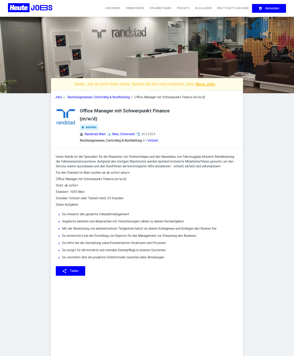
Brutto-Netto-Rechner (233, 8)
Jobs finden (112, 8)
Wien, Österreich (123, 134)
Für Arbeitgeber (160, 8)
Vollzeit (152, 140)
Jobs (58, 97)
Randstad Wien (95, 134)
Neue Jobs (205, 84)
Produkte (183, 8)
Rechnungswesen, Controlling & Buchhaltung (99, 97)
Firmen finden (135, 8)
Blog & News (203, 8)
